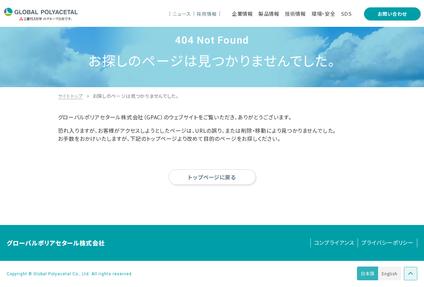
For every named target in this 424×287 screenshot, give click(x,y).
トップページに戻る (212, 177)
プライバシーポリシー (387, 242)
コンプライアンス (334, 242)
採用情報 (207, 13)
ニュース (182, 13)
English (390, 273)
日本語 (367, 273)
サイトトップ (70, 96)
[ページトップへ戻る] (410, 273)
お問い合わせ (392, 13)
